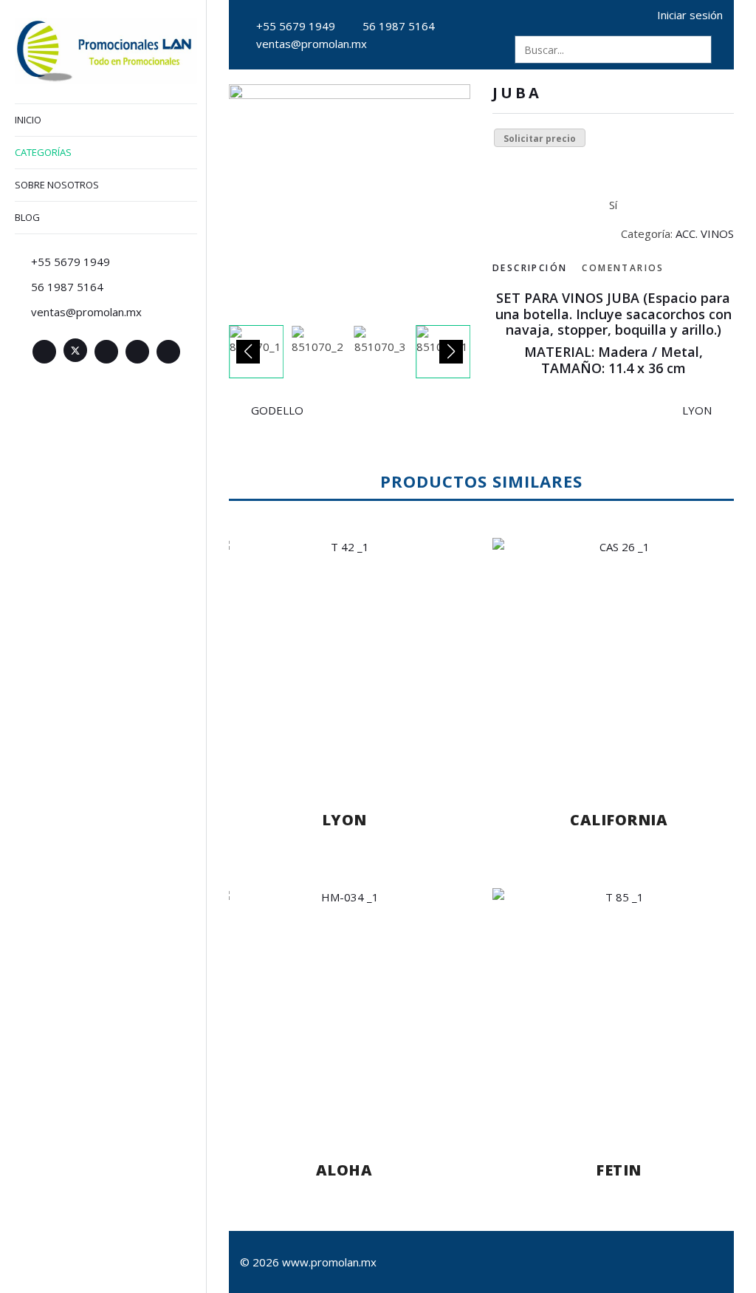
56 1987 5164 (398, 25)
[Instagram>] (137, 352)
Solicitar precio (540, 138)
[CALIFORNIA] (618, 660)
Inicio (28, 119)
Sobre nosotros (57, 184)
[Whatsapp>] (168, 352)
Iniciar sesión (690, 14)
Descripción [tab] (529, 268)
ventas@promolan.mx (311, 43)
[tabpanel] (613, 333)
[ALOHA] (344, 1010)
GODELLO (277, 410)
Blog (27, 217)
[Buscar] (698, 49)
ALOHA (344, 1170)
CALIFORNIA (618, 820)
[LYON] (344, 660)
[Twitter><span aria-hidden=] (75, 350)
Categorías (43, 152)
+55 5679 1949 (295, 25)
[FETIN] (618, 1010)
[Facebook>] (44, 352)
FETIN (619, 1170)
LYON (697, 410)
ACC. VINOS (705, 233)
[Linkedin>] (106, 352)
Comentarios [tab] (623, 268)
